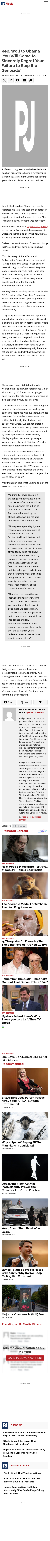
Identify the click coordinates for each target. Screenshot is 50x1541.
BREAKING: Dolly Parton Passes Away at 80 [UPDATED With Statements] (23, 1101)
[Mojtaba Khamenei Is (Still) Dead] (25, 1298)
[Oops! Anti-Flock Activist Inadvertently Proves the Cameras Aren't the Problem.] (25, 1167)
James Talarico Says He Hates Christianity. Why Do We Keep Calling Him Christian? (22, 1273)
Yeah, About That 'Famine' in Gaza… (21, 1230)
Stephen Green (9, 1149)
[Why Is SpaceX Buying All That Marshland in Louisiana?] (25, 1125)
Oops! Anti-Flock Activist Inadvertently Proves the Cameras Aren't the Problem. (21, 1187)
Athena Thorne (9, 1193)
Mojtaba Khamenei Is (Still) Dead (24, 1314)
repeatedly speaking (37, 226)
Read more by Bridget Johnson (30, 818)
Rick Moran (7, 1318)
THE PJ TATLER (19, 826)
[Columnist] (10, 714)
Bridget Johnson (10, 75)
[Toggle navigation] (46, 3)
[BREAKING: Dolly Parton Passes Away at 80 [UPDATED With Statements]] (25, 1081)
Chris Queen (7, 1107)
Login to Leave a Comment (25, 1358)
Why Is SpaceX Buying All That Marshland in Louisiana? (22, 1144)
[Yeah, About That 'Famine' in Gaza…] (25, 1212)
